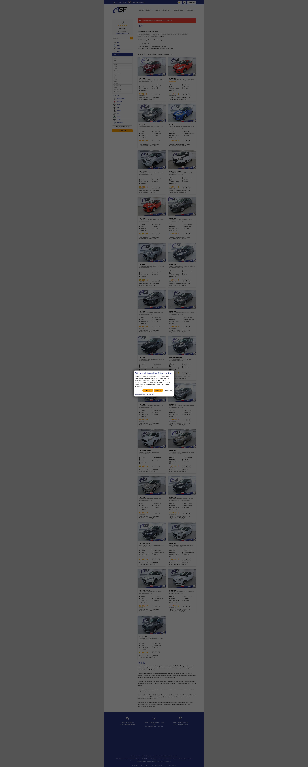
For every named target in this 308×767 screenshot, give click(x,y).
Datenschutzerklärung (141, 394)
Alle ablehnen (158, 390)
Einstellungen (168, 390)
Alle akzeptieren (147, 390)
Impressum (152, 394)
